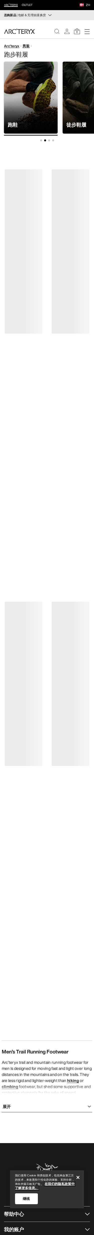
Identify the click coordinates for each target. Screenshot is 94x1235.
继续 (26, 1199)
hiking (73, 1080)
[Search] (57, 31)
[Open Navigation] (87, 31)
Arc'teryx (11, 45)
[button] (82, 5)
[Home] (19, 31)
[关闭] (77, 1177)
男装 (26, 45)
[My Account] (67, 31)
